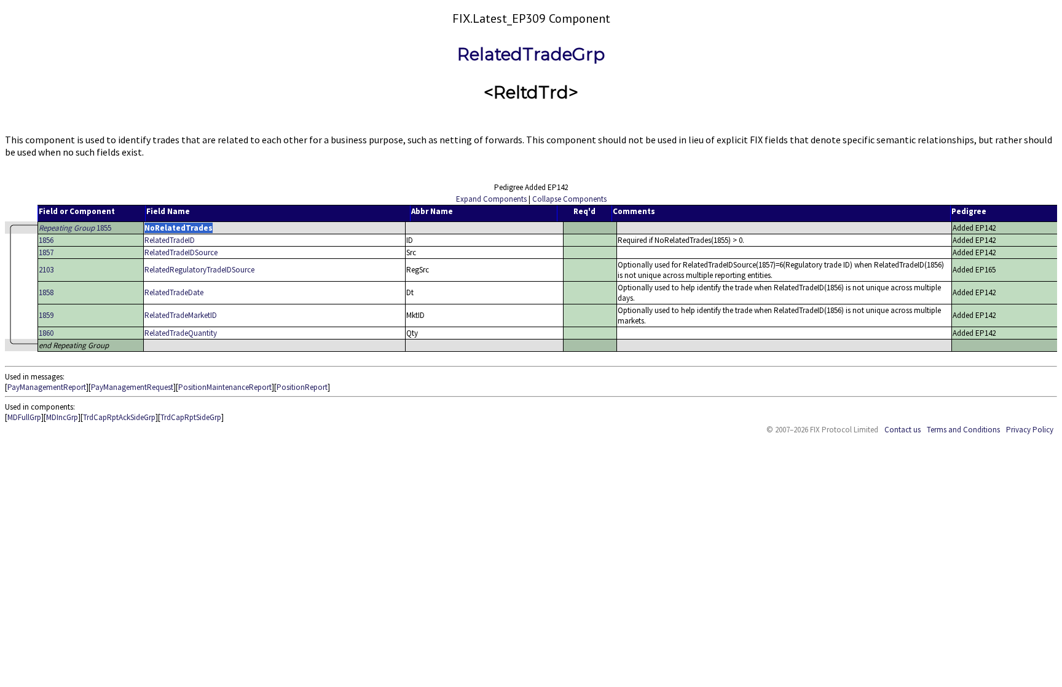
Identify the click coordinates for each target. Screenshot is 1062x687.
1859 (46, 315)
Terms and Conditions (963, 429)
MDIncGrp (62, 417)
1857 (46, 252)
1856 (46, 240)
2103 (46, 269)
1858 (46, 292)
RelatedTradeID (169, 240)
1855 (75, 228)
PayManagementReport (46, 387)
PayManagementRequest (132, 387)
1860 (46, 333)
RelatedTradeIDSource (181, 252)
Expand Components (491, 199)
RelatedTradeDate (173, 292)
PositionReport (302, 387)
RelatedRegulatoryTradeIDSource (199, 269)
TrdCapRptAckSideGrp (119, 417)
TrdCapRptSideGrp (190, 417)
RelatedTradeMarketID (180, 315)
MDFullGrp (24, 417)
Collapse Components (569, 199)
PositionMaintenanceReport (225, 387)
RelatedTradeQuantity (180, 333)
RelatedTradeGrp (531, 54)
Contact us (902, 429)
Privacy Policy (1029, 429)
